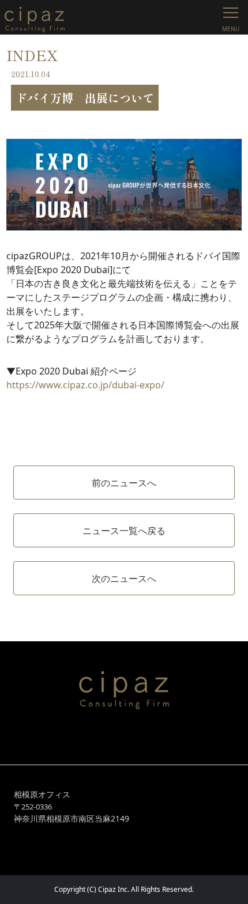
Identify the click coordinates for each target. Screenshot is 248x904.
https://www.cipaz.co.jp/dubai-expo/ (85, 385)
